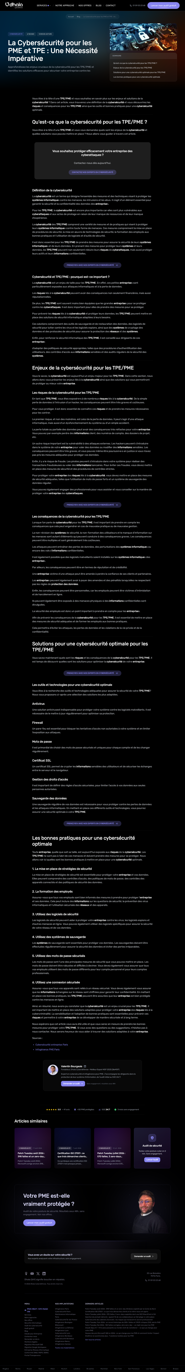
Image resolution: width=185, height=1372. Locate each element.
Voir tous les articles (93, 1340)
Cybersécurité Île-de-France (66, 1320)
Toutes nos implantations (64, 1348)
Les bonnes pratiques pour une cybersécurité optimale (136, 77)
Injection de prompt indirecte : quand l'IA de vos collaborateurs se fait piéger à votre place (119, 1317)
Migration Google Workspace (35, 1347)
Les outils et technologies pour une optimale (72, 685)
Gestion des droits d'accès (50, 779)
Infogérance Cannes (63, 1344)
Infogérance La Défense (64, 1328)
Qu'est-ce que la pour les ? (89, 122)
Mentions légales (31, 1342)
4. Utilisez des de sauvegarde (59, 937)
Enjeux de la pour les (83, 368)
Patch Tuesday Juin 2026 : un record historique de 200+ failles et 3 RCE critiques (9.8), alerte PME (122, 1322)
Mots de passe (42, 741)
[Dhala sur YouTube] (32, 1273)
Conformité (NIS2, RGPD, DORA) (36, 1353)
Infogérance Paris (62, 1309)
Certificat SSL (41, 760)
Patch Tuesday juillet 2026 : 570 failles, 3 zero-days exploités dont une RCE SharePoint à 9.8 (120, 1314)
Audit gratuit (29, 1328)
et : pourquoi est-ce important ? (71, 277)
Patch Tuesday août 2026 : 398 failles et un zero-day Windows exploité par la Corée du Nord (120, 1309)
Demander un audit (71, 1083)
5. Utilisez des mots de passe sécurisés (58, 956)
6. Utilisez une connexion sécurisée (56, 982)
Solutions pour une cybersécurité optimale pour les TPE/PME (139, 72)
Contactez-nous (31, 1336)
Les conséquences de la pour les (70, 516)
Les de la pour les (65, 392)
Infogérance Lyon (62, 1330)
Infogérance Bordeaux (63, 1336)
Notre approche (64, 5)
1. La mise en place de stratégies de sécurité (62, 869)
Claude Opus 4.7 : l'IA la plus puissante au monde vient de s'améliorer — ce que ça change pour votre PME (121, 1329)
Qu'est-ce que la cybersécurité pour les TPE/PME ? (135, 63)
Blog (98, 5)
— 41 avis (64, 1109)
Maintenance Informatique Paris (65, 1315)
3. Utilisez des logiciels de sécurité (55, 914)
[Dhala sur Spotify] (26, 1273)
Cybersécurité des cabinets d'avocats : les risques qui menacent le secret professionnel (119, 1320)
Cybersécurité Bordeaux (64, 1339)
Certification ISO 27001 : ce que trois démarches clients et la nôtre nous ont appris (116, 1312)
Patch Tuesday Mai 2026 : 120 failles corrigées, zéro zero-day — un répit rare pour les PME (119, 1325)
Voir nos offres (44, 1214)
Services (42, 5)
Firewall (37, 722)
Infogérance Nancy (62, 1341)
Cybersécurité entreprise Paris (51, 1044)
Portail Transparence (33, 1355)
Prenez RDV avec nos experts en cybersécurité (90, 265)
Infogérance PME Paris (47, 1049)
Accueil (71, 17)
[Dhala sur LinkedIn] (44, 1273)
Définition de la (52, 190)
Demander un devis (32, 1339)
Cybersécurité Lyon (62, 1333)
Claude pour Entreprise (33, 1334)
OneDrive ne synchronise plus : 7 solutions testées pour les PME (109, 1336)
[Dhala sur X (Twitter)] (38, 1273)
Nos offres (85, 5)
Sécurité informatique (33, 1323)
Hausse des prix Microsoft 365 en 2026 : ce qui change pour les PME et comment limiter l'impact (122, 1333)
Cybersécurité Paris (62, 1312)
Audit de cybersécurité (33, 1326)
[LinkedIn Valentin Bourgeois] (85, 1066)
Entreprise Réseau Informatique (37, 1350)
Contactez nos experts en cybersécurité (92, 172)
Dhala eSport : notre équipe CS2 (37, 1310)
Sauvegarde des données (49, 798)
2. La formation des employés (52, 891)
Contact (111, 5)
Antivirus (38, 704)
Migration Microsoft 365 (34, 1345)
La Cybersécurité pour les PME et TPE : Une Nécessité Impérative (100, 17)
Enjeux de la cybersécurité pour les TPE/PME (132, 68)
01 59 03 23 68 (154, 1280)
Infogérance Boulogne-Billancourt (64, 1323)
